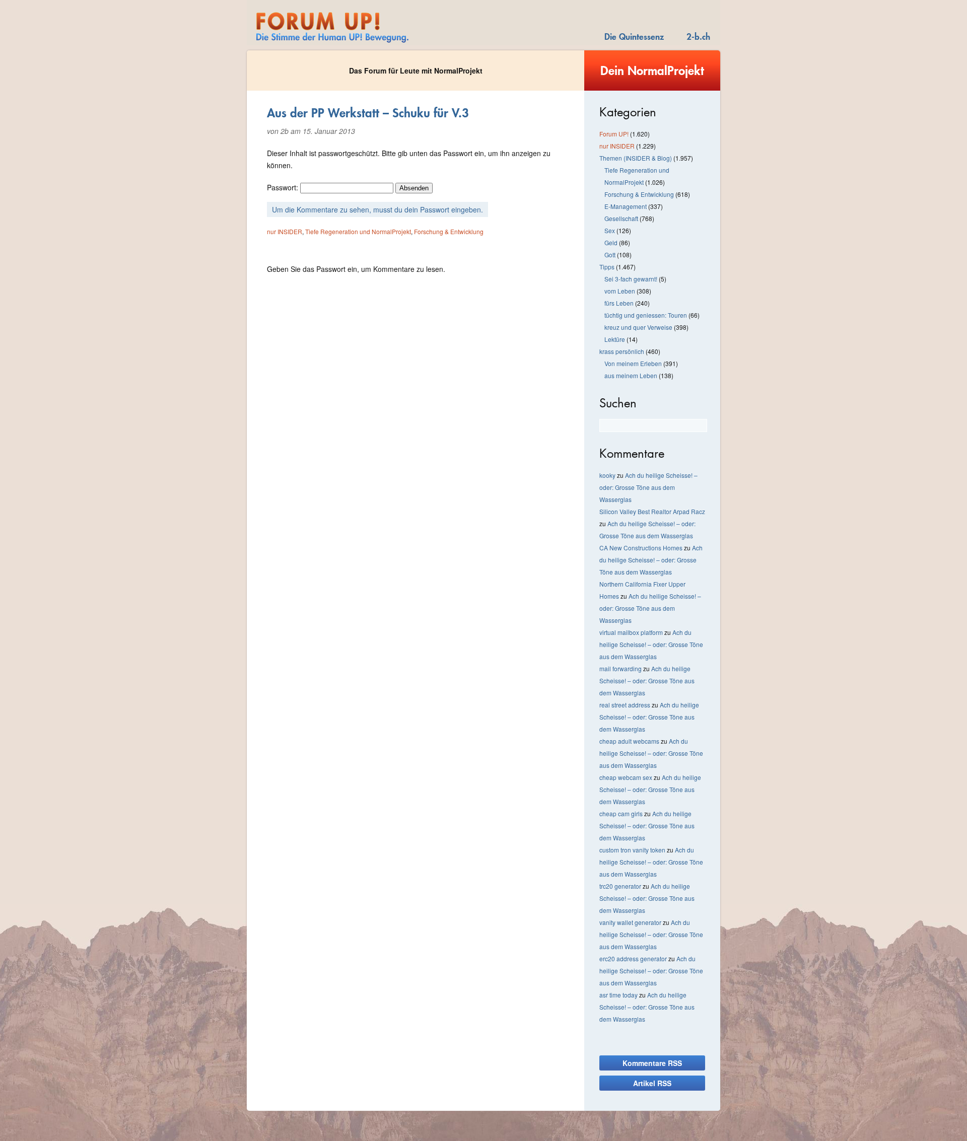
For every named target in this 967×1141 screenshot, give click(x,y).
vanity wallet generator (630, 922)
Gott (609, 254)
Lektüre (614, 339)
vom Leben (619, 291)
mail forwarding (620, 668)
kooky (607, 475)
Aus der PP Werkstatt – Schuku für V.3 (368, 112)
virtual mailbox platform (631, 632)
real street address (624, 704)
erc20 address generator (633, 958)
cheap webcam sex (625, 777)
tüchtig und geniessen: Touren (645, 315)
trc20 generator (620, 886)
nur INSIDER (284, 231)
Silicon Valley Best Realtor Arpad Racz (652, 511)
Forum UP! (614, 133)
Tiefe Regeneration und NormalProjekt (358, 231)
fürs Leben (619, 303)
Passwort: (283, 187)
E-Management (625, 206)
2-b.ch (698, 36)
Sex (609, 230)
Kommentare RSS (652, 1063)
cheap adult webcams (629, 741)
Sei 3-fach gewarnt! (630, 278)
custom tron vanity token (632, 849)
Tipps (606, 266)
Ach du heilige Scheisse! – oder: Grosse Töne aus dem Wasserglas (648, 487)
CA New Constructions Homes (640, 547)
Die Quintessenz (634, 36)
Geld (610, 242)
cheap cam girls (621, 813)
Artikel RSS (652, 1083)
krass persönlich (621, 351)
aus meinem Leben (630, 375)
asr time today (618, 994)
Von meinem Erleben (633, 363)
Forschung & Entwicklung (449, 231)
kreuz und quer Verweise (638, 327)
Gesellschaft (621, 218)
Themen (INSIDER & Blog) (635, 158)
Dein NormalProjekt (652, 70)
